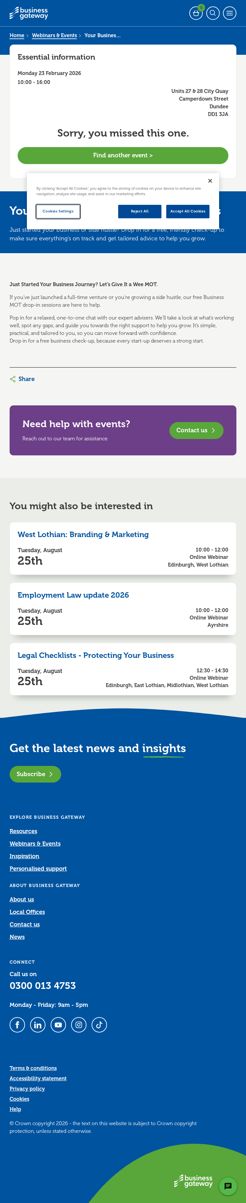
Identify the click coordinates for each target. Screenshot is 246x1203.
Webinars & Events (54, 35)
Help (15, 1109)
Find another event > (123, 155)
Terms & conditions (33, 1068)
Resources (23, 831)
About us (22, 899)
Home (17, 35)
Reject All (140, 211)
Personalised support (38, 869)
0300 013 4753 (43, 985)
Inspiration (24, 856)
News (17, 937)
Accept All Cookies (187, 211)
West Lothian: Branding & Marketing (83, 534)
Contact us (192, 430)
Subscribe (31, 774)
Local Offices (27, 912)
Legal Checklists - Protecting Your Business (96, 655)
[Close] (210, 181)
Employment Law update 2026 (73, 595)
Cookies (19, 1099)
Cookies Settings (58, 211)
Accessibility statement (38, 1079)
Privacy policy (27, 1089)
